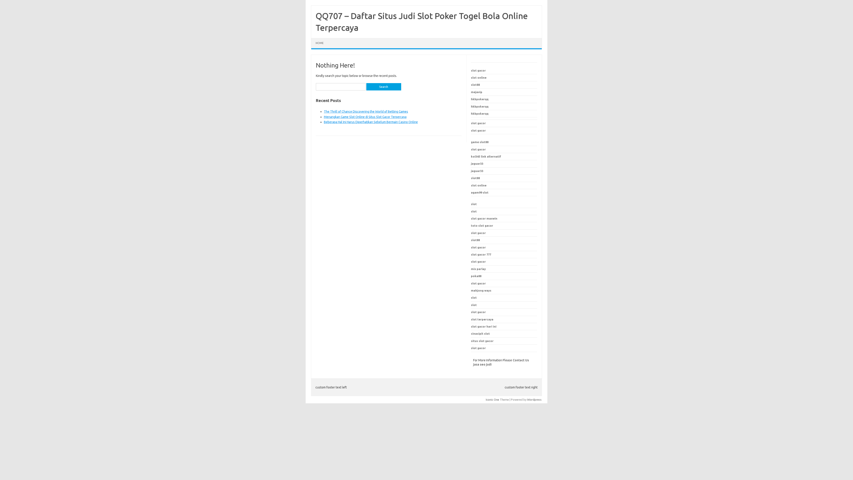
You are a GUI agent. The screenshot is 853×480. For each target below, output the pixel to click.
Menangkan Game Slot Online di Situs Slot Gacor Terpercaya (365, 117)
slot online (478, 77)
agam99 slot (479, 192)
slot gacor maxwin (484, 218)
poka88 (476, 276)
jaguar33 (477, 163)
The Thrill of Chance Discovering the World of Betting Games (366, 111)
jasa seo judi (482, 364)
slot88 (475, 84)
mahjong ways (481, 290)
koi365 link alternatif (486, 156)
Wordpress (534, 399)
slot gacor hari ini (483, 326)
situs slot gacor (482, 340)
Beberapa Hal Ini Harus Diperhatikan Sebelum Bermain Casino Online (371, 122)
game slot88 (479, 142)
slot (474, 204)
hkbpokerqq (479, 99)
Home (320, 43)
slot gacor (478, 70)
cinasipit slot (480, 333)
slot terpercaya (482, 319)
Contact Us (521, 360)
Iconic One (492, 399)
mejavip (476, 92)
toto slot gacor (482, 225)
